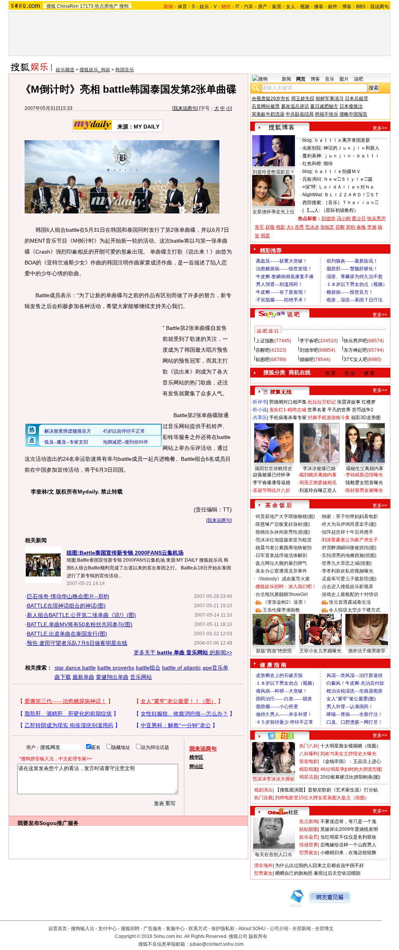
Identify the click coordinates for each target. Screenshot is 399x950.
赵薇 (270, 227)
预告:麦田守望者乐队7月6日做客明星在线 (77, 643)
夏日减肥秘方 (324, 106)
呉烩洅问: (312, 179)
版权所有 (258, 936)
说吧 (358, 79)
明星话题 (308, 777)
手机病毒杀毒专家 (288, 417)
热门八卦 (308, 746)
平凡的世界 (339, 409)
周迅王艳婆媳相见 (318, 482)
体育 (182, 6)
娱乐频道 (65, 69)
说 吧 (293, 314)
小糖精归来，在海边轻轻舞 (348, 852)
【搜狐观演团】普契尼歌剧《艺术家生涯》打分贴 (326, 790)
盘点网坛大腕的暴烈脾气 (281, 563)
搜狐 (51, 6)
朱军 (259, 227)
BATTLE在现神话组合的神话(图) (66, 606)
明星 (265, 235)
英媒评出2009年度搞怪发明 (349, 829)
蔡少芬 (359, 218)
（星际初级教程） (339, 210)
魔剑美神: (312, 156)
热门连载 (263, 797)
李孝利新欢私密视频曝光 (347, 571)
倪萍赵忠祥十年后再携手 (347, 532)
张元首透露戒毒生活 (350, 602)
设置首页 (57, 928)
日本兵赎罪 (356, 98)
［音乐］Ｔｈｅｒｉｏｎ (350, 202)
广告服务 (152, 928)
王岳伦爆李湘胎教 (281, 610)
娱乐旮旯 (308, 837)
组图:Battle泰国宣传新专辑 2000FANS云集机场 (125, 553)
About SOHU (252, 928)
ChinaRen (68, 6)
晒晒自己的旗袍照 (293, 873)
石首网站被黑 (266, 106)
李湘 (371, 227)
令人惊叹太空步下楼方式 (354, 610)
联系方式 (198, 928)
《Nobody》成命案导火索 (283, 579)
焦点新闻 (308, 821)
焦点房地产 (106, 6)
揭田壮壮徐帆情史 (273, 468)
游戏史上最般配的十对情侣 (350, 594)
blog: (307, 140)
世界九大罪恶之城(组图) (347, 563)
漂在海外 (263, 865)
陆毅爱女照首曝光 (364, 482)
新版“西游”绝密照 (274, 651)
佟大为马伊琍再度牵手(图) (349, 524)
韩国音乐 (124, 69)
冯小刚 (344, 218)
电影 (280, 227)
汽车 (248, 6)
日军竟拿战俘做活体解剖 (281, 555)
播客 (318, 6)
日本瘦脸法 (351, 106)
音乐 (329, 79)
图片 (344, 79)
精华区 (196, 757)
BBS (360, 6)
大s (289, 227)
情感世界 (308, 845)
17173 (87, 6)
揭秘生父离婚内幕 (364, 468)
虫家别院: (312, 148)
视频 (304, 6)
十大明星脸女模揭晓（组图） (350, 746)
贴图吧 (263, 359)
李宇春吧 (309, 341)
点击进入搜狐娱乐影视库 (347, 586)
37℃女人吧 (355, 359)
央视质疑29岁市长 (271, 98)
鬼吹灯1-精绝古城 (287, 409)
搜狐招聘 (130, 928)
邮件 (332, 6)
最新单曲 (83, 677)
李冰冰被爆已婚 (319, 468)
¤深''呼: (309, 187)
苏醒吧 (263, 350)
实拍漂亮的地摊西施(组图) (349, 555)
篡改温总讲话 (295, 106)
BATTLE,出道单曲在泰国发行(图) (67, 634)
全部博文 (324, 928)
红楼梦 (369, 402)
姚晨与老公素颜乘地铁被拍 (284, 547)
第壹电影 (308, 761)
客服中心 (175, 928)
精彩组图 (308, 769)
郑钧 (350, 227)
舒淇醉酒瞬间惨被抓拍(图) (349, 547)
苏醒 (340, 227)
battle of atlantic (181, 667)
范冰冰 (312, 227)
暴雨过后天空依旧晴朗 (337, 873)
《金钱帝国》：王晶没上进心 (350, 761)
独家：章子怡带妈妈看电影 (350, 516)
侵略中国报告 (353, 114)
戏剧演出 (263, 790)
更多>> (380, 128)
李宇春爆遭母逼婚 (271, 482)
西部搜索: (312, 202)
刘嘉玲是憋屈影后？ (273, 172)
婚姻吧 (307, 359)
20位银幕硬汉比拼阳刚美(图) (350, 777)
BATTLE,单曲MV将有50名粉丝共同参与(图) (79, 624)
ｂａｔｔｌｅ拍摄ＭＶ (337, 171)
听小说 (260, 409)
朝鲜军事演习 (330, 98)
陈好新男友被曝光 (364, 490)
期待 (328, 163)
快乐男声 (376, 218)
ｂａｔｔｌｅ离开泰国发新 (342, 140)
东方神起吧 (355, 350)
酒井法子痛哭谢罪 (366, 651)
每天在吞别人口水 (273, 854)
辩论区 (196, 766)
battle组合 (148, 667)
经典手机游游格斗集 (329, 417)
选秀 (299, 227)
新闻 (286, 79)
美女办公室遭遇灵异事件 (281, 571)
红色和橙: (312, 163)
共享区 (260, 417)
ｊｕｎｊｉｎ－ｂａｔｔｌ (351, 156)
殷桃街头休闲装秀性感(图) (283, 532)
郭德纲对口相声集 (288, 402)
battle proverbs (115, 667)
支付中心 (107, 928)
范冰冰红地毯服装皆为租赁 (284, 540)
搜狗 (124, 6)
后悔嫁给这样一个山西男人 (348, 845)
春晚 (361, 227)
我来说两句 (185, 108)
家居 (276, 6)
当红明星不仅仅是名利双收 (348, 837)
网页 (300, 79)
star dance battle (75, 667)
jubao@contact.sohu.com (217, 944)
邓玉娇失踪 (302, 98)
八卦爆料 (308, 753)
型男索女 (308, 852)
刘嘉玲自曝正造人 (318, 490)
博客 (346, 6)
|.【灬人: (311, 210)
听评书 (260, 402)
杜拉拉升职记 (322, 402)
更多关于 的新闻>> (183, 652)
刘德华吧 (309, 350)
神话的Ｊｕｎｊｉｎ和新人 (351, 148)
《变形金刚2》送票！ (285, 602)
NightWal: (312, 194)
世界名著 (316, 409)
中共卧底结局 (300, 114)
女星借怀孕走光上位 (273, 212)
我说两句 (379, 6)
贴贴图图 (308, 829)
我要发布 (28, 823)
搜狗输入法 (82, 928)
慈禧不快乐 (326, 114)
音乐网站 (141, 677)
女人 (290, 6)
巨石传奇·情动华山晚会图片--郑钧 (68, 596)
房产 (262, 6)
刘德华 (328, 218)
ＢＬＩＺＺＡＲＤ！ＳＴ (351, 194)
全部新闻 (301, 928)
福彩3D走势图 (366, 417)
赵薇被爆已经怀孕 (271, 475)
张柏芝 (327, 227)
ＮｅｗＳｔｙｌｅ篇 (348, 179)
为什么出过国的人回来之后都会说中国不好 (319, 865)
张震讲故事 (348, 402)
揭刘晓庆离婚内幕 (318, 475)
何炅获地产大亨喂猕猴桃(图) (285, 516)
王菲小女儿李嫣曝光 (320, 651)
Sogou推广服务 (59, 823)
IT (237, 6)
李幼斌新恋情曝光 (364, 475)
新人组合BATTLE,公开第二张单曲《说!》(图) (81, 615)
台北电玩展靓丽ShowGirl (282, 594)
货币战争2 (362, 409)
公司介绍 (279, 928)
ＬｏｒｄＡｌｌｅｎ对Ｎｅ (346, 187)
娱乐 (204, 6)
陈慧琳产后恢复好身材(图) (283, 524)
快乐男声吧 (355, 341)
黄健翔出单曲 (112, 677)
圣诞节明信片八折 (271, 490)
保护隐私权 (223, 928)
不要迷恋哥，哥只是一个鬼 (348, 821)
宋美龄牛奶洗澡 (268, 114)
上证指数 (265, 341)
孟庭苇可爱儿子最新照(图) (349, 579)
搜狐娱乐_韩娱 (94, 69)
